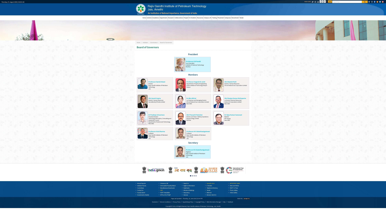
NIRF (161, 190)
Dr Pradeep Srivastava (156, 115)
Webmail (209, 192)
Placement (221, 18)
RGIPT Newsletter (165, 192)
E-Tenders (209, 185)
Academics (155, 18)
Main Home (307, 1)
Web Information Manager (214, 202)
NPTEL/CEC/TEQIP (165, 195)
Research (171, 18)
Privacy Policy (177, 202)
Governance (154, 42)
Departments (163, 18)
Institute (149, 18)
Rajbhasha (186, 188)
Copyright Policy (200, 202)
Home (144, 18)
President (193, 54)
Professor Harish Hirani (156, 82)
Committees (140, 188)
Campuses (228, 18)
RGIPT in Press (234, 188)
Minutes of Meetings (189, 190)
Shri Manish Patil (230, 82)
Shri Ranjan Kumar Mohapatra (235, 98)
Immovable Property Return (168, 185)
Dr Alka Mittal (191, 98)
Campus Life (207, 18)
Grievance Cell (164, 183)
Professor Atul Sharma (156, 131)
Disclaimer (155, 202)
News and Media (234, 185)
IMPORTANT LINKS (235, 183)
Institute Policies (141, 185)
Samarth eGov (211, 183)
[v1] (365, 2)
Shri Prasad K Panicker (194, 115)
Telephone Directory (212, 188)
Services (186, 195)
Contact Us (140, 190)
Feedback (230, 202)
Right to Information (189, 185)
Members (193, 75)
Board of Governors (166, 42)
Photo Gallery (234, 190)
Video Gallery (233, 192)
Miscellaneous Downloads (167, 188)
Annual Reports (141, 183)
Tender (241, 18)
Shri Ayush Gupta (154, 98)
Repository (187, 192)
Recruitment (235, 18)
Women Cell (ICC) (211, 195)
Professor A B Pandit (193, 61)
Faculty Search (141, 192)
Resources (200, 18)
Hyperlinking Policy (188, 202)
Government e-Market (143, 195)
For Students (192, 18)
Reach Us (186, 183)
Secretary (193, 143)
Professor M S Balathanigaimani (198, 131)
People (186, 18)
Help (224, 202)
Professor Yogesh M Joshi (195, 82)
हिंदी (330, 1)
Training (214, 18)
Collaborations (178, 18)
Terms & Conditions (165, 202)
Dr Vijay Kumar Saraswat (233, 115)
